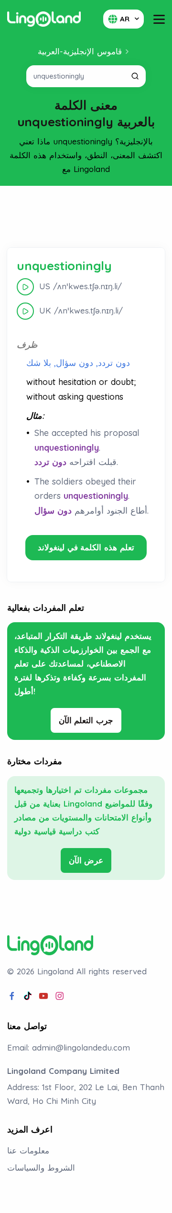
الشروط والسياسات (41, 1167)
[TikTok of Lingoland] (27, 996)
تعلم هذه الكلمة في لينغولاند (86, 547)
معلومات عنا (28, 1150)
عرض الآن (86, 860)
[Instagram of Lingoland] (59, 996)
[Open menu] (159, 19)
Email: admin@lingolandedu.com (68, 1047)
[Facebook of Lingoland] (12, 996)
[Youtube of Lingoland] (43, 996)
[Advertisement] (86, 217)
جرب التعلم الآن (86, 720)
